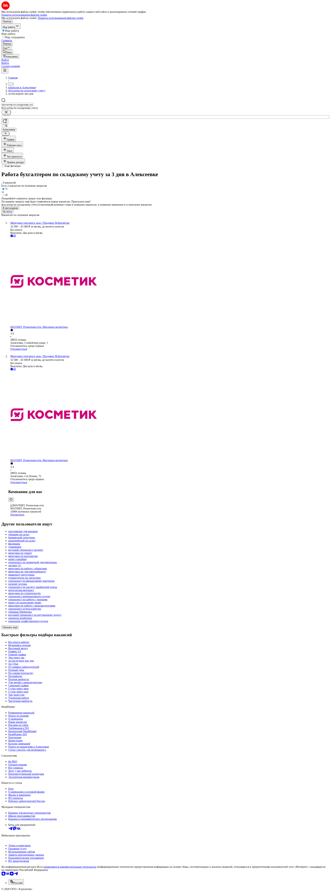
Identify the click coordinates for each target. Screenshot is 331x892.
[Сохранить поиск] (4, 121)
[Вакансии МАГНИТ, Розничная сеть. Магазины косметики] (169, 281)
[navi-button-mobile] (4, 70)
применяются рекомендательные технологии (69, 866)
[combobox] (17, 104)
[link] (7, 52)
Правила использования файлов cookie (60, 18)
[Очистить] (6, 112)
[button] (5, 59)
